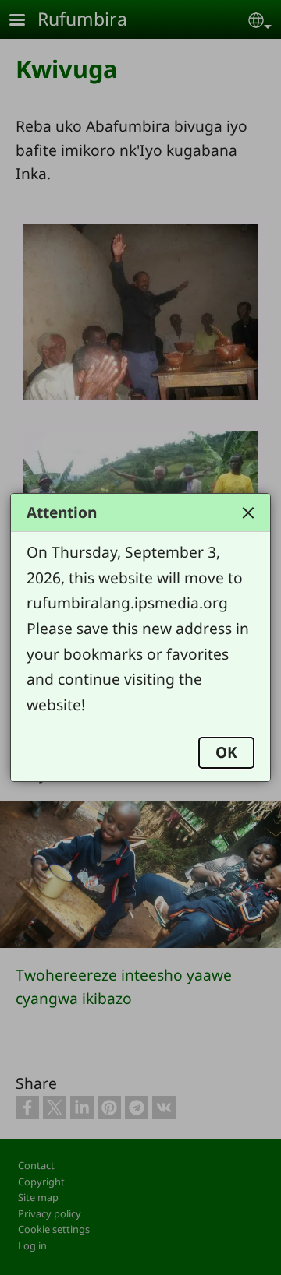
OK (226, 752)
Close (248, 512)
